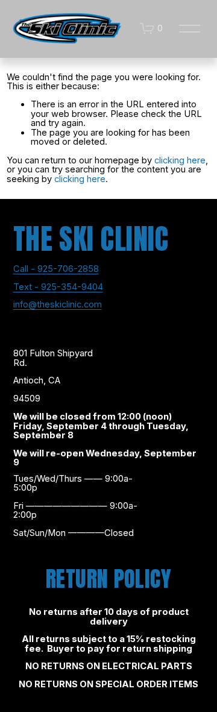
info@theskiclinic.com (57, 305)
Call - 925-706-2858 (56, 269)
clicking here (180, 160)
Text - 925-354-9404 (58, 287)
